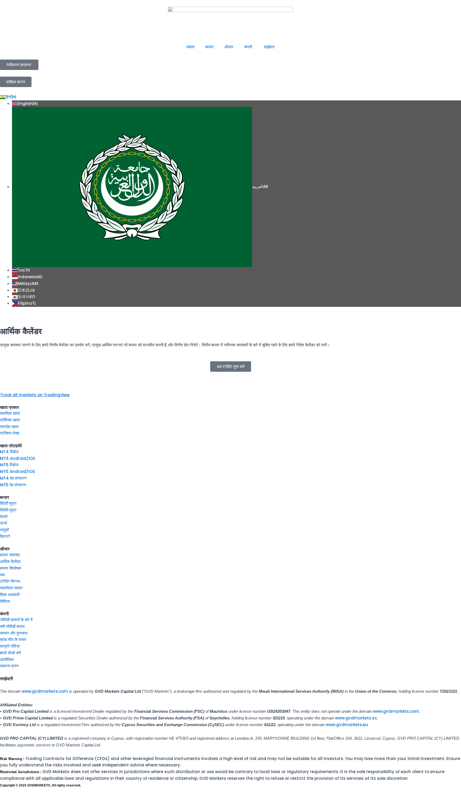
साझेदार (269, 47)
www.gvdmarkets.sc (356, 718)
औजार (228, 47)
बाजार (209, 47)
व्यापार (190, 47)
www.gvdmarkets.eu (347, 724)
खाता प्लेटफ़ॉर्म (11, 446)
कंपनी (248, 47)
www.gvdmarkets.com (45, 691)
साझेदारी (6, 678)
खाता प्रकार (9, 407)
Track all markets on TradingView (35, 395)
